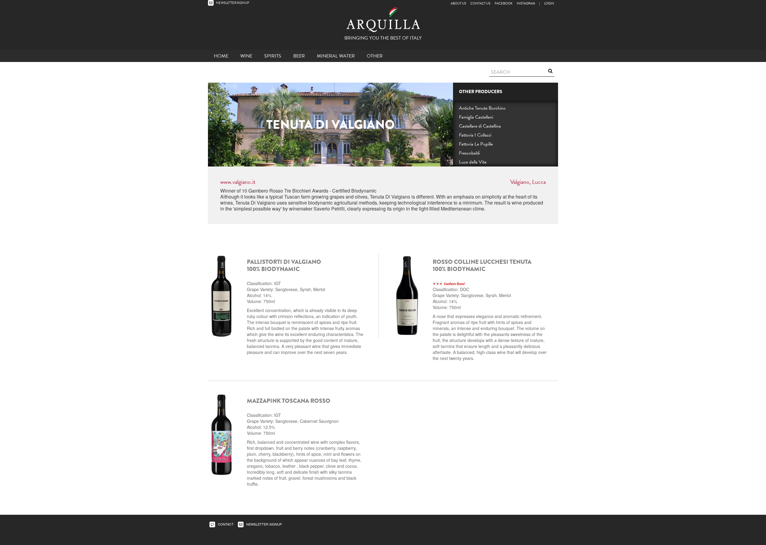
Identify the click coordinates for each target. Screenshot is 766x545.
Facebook (504, 3)
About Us (458, 3)
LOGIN (549, 3)
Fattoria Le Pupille (476, 144)
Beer (299, 56)
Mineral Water (336, 56)
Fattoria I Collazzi (475, 135)
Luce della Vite (473, 162)
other (375, 56)
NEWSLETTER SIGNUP (232, 2)
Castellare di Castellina (480, 126)
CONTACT (225, 524)
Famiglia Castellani (476, 117)
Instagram (526, 3)
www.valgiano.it (238, 181)
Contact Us (480, 3)
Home (221, 56)
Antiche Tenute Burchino (482, 108)
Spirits (272, 56)
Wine (246, 56)
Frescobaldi (469, 153)
